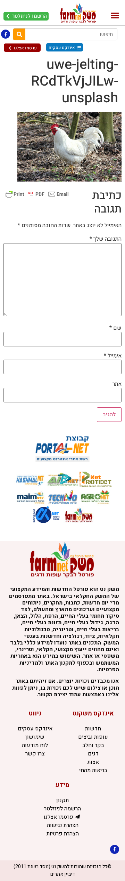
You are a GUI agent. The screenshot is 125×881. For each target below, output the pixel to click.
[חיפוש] (19, 34)
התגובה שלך (106, 239)
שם (115, 328)
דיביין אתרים (62, 874)
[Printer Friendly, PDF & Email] (37, 194)
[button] (115, 15)
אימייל (113, 356)
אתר (117, 384)
